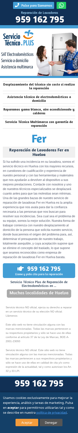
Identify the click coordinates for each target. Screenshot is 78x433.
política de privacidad (51, 412)
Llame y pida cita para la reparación (39, 270)
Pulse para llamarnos (36, 5)
